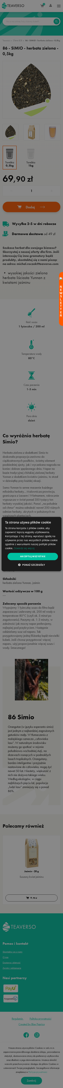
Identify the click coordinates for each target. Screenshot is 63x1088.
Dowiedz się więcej (24, 548)
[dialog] (31, 544)
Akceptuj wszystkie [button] (32, 556)
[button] (31, 565)
